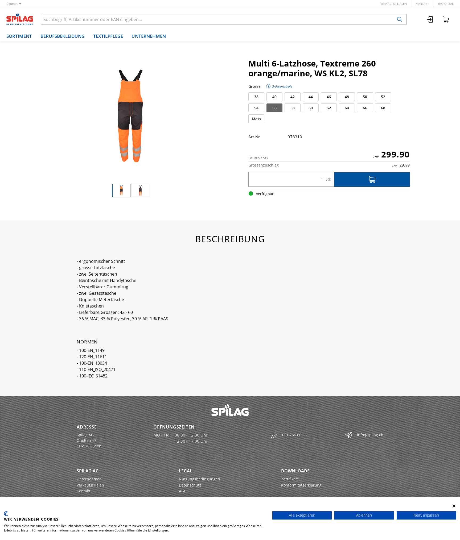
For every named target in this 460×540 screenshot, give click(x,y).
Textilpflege (108, 36)
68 (383, 107)
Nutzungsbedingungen (199, 478)
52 (383, 96)
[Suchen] (399, 19)
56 (274, 107)
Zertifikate (290, 478)
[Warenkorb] (446, 19)
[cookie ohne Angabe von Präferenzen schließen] (454, 506)
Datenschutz (190, 485)
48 (347, 96)
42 (292, 96)
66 (365, 107)
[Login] (430, 19)
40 (274, 96)
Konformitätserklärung (301, 485)
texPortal (446, 4)
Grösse (254, 86)
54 (256, 107)
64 (347, 107)
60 (311, 107)
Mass (256, 118)
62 (329, 107)
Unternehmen (149, 36)
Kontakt (422, 4)
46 (329, 96)
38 (256, 96)
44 (311, 96)
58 (292, 107)
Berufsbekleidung (62, 36)
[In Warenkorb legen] (372, 179)
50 (365, 96)
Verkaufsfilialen (393, 4)
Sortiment (19, 36)
